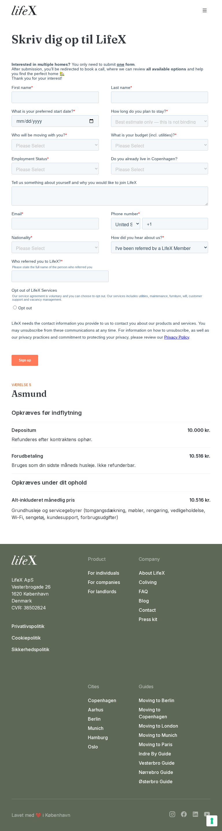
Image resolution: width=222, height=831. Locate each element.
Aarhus (95, 710)
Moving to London (158, 726)
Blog (144, 601)
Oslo (93, 747)
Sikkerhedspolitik (30, 649)
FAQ (143, 591)
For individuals (103, 573)
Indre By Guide (155, 754)
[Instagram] (172, 815)
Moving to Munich (158, 735)
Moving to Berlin (156, 700)
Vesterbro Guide (157, 763)
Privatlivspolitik (28, 626)
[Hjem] (47, 560)
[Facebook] (183, 815)
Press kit (148, 619)
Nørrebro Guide (156, 772)
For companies (104, 582)
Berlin (94, 719)
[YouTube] (207, 815)
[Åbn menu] (204, 10)
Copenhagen (102, 700)
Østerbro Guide (156, 781)
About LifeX (152, 573)
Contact (147, 610)
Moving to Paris (155, 744)
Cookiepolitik (26, 638)
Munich (95, 728)
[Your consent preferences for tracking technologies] (211, 820)
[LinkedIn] (195, 815)
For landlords (102, 591)
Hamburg (98, 737)
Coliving (148, 582)
